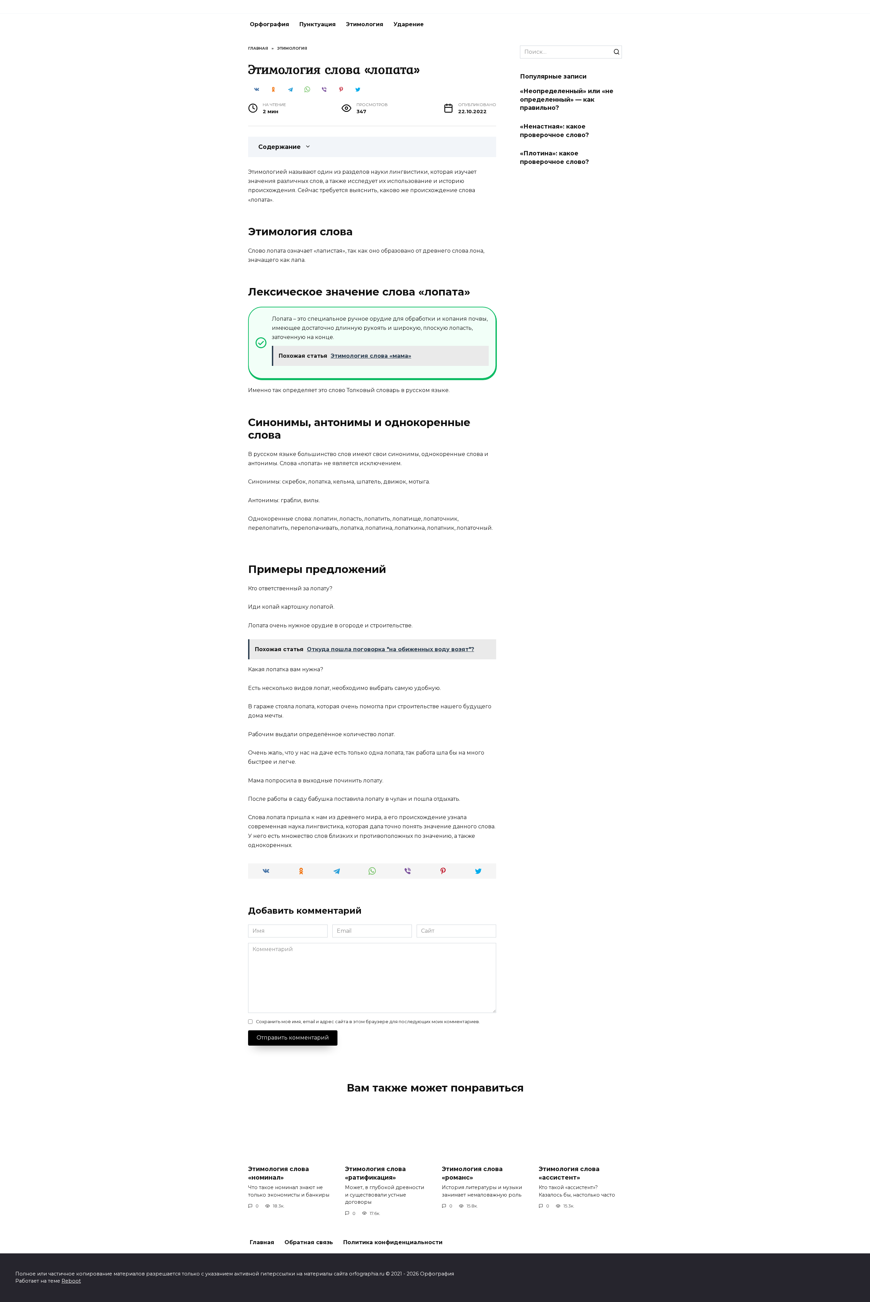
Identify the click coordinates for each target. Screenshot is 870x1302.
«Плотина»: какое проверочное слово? (554, 157)
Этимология (364, 24)
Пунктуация (317, 24)
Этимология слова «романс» (472, 1173)
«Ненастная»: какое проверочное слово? (554, 130)
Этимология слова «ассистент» (569, 1173)
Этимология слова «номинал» (278, 1173)
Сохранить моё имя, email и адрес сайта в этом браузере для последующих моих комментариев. (368, 1021)
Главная (262, 1242)
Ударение (409, 24)
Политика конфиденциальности (392, 1242)
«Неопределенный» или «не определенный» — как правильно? (566, 99)
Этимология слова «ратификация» (375, 1173)
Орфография (269, 24)
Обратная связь (308, 1242)
